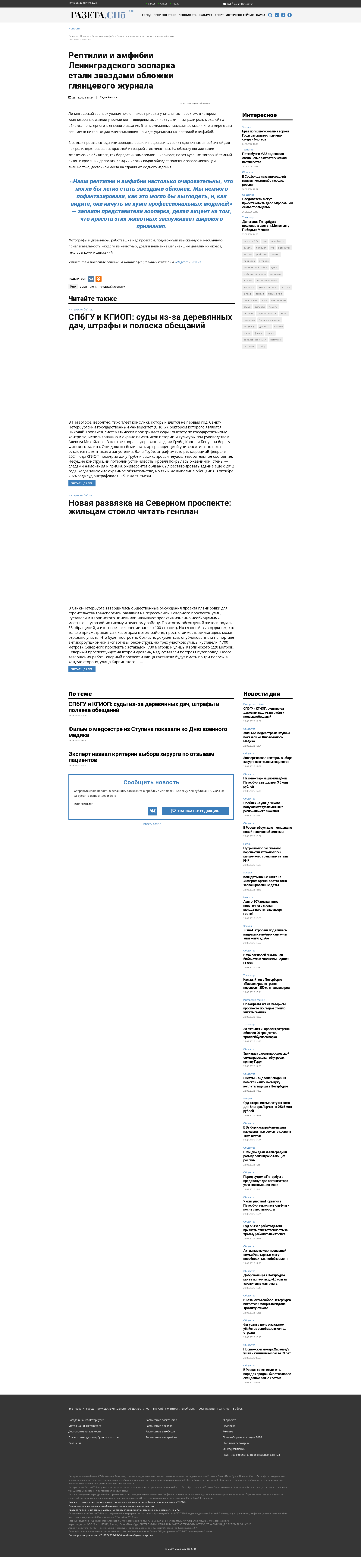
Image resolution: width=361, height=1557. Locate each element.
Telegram (181, 262)
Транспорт (248, 149)
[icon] (270, 15)
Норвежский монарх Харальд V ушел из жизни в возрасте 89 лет (267, 1351)
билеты (278, 326)
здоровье (249, 287)
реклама (248, 313)
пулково (264, 260)
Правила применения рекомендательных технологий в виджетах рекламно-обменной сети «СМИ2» (124, 1509)
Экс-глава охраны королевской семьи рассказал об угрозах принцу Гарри (266, 1057)
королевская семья (255, 339)
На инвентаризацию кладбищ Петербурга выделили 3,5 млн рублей (265, 782)
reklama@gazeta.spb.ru (138, 1535)
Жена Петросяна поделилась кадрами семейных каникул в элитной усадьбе (265, 934)
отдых (247, 306)
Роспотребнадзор (266, 280)
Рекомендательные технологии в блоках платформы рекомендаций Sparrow (111, 1505)
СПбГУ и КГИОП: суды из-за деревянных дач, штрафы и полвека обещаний (150, 321)
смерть (248, 247)
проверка (249, 260)
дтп (265, 241)
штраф (247, 293)
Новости (74, 28)
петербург (284, 247)
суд (272, 247)
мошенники (275, 293)
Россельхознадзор (270, 320)
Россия (248, 254)
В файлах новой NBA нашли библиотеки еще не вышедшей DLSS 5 (266, 959)
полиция (261, 247)
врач (264, 300)
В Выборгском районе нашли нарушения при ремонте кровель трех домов (267, 1131)
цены (274, 267)
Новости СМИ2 (151, 824)
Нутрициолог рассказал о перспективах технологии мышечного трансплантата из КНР (265, 854)
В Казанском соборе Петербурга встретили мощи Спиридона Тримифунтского (267, 1304)
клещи (270, 333)
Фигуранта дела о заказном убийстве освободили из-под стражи (264, 1329)
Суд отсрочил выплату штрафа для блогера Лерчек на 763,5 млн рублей (267, 1107)
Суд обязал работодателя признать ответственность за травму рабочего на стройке (265, 1230)
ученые (248, 280)
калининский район (255, 267)
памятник (276, 339)
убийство (261, 254)
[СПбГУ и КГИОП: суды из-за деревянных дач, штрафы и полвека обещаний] (151, 375)
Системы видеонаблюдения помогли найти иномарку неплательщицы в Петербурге (265, 1082)
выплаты (260, 306)
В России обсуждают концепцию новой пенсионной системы (267, 830)
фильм (258, 333)
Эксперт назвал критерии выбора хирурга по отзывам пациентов (267, 760)
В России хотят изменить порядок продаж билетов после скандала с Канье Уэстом (267, 1374)
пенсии (260, 293)
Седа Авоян (108, 97)
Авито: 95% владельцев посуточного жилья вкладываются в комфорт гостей (263, 907)
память (273, 306)
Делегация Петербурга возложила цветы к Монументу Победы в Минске (265, 226)
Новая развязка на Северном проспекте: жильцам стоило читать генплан (149, 507)
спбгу (262, 346)
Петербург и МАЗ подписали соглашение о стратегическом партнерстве (264, 158)
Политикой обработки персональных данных (42, 1549)
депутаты (264, 326)
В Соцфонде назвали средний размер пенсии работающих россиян (264, 180)
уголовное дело (268, 287)
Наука (246, 843)
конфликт (275, 274)
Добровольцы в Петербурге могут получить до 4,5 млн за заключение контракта (265, 1279)
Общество (248, 172)
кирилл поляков (267, 313)
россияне (249, 346)
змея (83, 286)
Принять (346, 1547)
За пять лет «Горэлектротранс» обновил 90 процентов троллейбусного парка (266, 1033)
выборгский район (255, 274)
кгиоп (247, 333)
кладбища (249, 326)
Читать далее (82, 483)
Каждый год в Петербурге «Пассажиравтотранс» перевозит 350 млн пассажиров (266, 984)
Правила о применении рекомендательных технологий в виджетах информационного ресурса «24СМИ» (127, 1502)
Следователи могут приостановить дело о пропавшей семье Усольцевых (267, 203)
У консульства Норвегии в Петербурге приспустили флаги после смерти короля (266, 1205)
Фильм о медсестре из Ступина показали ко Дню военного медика (266, 737)
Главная (73, 36)
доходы (286, 287)
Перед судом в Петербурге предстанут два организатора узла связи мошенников (265, 1181)
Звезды (246, 127)
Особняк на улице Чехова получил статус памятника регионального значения (263, 807)
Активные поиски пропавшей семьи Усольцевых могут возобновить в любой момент (265, 1255)
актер (284, 313)
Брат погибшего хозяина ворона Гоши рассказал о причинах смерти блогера (265, 135)
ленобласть (277, 241)
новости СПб (251, 241)
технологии (250, 300)
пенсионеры (278, 300)
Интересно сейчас (80, 309)
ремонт (275, 254)
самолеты (249, 320)
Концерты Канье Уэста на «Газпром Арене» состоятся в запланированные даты (265, 881)
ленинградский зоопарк (107, 286)
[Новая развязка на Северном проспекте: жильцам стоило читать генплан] (151, 561)
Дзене (196, 262)
